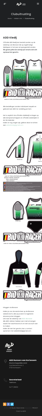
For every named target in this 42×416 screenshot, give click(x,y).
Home (10, 18)
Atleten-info (18, 18)
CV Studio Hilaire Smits (16, 408)
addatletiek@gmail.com (14, 125)
